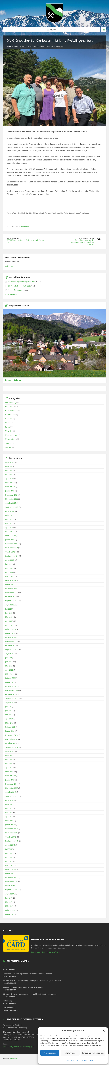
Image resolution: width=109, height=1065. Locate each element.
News (16, 46)
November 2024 (11, 548)
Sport (7, 427)
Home (9, 46)
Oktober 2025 (10, 503)
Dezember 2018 (11, 828)
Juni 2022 (8, 662)
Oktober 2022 (10, 645)
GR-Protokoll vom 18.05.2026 (19, 286)
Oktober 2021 (10, 694)
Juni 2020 (8, 759)
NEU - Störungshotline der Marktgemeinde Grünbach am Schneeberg (82, 242)
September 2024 (11, 556)
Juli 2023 (8, 609)
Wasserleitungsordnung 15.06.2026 (21, 281)
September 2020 (11, 747)
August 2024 (10, 560)
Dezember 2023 (11, 588)
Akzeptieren (50, 1052)
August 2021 (10, 702)
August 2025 (10, 511)
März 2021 (9, 723)
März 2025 (9, 531)
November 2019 (11, 788)
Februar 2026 (10, 486)
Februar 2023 (10, 629)
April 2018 (9, 861)
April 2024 (9, 572)
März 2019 (9, 820)
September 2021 (11, 698)
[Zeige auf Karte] (103, 29)
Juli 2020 (8, 755)
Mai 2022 (8, 666)
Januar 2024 (9, 584)
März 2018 (9, 865)
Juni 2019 (8, 808)
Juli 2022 (8, 658)
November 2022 (11, 641)
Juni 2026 (8, 470)
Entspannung (10, 402)
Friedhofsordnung (15, 290)
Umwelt (8, 431)
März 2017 (9, 906)
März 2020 (9, 772)
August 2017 (10, 894)
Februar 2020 (10, 776)
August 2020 (10, 751)
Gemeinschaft (10, 410)
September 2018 (11, 841)
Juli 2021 (8, 706)
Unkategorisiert (11, 435)
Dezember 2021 (11, 686)
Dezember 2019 (11, 784)
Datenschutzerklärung (74, 1060)
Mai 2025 (8, 523)
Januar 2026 (9, 491)
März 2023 (9, 625)
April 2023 (9, 621)
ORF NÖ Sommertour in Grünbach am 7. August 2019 (25, 241)
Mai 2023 (8, 617)
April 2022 (9, 670)
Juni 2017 (8, 898)
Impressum (88, 1060)
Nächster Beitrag (13, 238)
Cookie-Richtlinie (59, 1059)
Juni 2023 (8, 613)
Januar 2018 (9, 873)
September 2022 (11, 649)
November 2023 (11, 592)
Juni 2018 (8, 853)
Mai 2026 (8, 474)
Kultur (7, 423)
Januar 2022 (9, 682)
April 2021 (9, 719)
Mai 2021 (8, 714)
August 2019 (10, 800)
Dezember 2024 (11, 544)
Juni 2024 (8, 564)
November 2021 (11, 690)
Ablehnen (70, 1052)
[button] (103, 1030)
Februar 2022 (10, 678)
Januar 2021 (9, 731)
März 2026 (9, 482)
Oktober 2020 (10, 743)
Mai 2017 (8, 902)
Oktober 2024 (10, 552)
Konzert (8, 419)
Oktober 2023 (10, 596)
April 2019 (9, 816)
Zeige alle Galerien (13, 380)
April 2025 (9, 527)
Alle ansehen (11, 294)
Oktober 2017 (10, 886)
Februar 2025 (10, 535)
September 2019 (11, 796)
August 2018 (10, 845)
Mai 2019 (8, 812)
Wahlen (8, 447)
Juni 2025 (8, 519)
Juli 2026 (8, 466)
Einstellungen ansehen (93, 1052)
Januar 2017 (9, 914)
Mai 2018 (8, 857)
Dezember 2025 (11, 495)
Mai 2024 (8, 568)
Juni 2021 (8, 710)
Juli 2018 (8, 849)
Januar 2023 (9, 633)
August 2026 (10, 462)
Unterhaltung (10, 439)
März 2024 (9, 576)
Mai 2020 (8, 763)
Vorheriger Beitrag (86, 238)
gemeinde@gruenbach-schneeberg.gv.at (19, 1046)
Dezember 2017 (11, 877)
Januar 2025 (9, 539)
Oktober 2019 (10, 792)
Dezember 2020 (11, 735)
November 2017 (11, 881)
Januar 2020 (9, 780)
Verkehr (8, 443)
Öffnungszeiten (11, 266)
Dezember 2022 (11, 637)
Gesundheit (9, 414)
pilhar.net (14, 1058)
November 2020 (11, 739)
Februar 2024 (10, 580)
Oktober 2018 (10, 837)
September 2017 (11, 890)
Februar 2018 (10, 869)
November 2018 (11, 833)
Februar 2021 (10, 727)
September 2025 (11, 507)
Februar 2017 (10, 910)
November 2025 (11, 499)
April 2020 (9, 767)
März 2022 (9, 674)
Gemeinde (25, 226)
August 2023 (10, 605)
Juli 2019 (8, 804)
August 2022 (10, 653)
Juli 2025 (8, 515)
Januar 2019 (9, 824)
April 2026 (9, 478)
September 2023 (11, 600)
